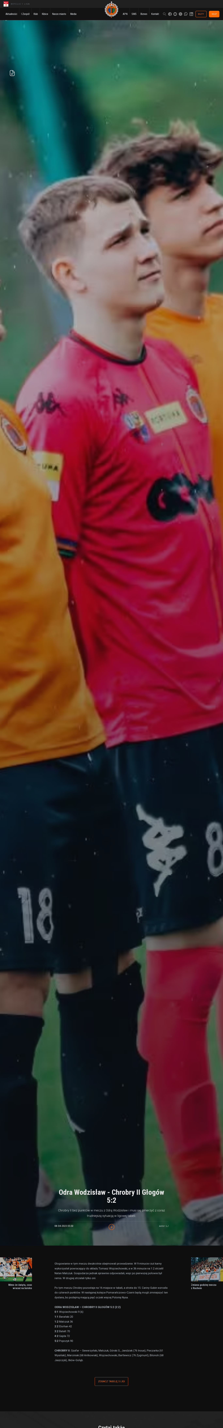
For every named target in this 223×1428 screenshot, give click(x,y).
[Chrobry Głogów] (111, 9)
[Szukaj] (164, 14)
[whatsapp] (186, 14)
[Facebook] (170, 14)
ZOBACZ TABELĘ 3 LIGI (111, 1381)
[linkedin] (191, 14)
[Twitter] (180, 14)
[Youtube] (175, 14)
